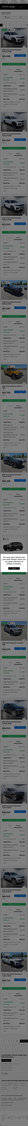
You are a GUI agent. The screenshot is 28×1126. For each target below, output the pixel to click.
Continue (14, 568)
